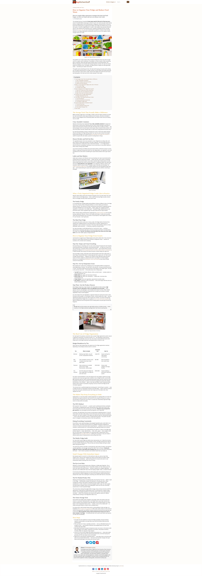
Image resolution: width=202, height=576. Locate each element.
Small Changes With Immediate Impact (83, 102)
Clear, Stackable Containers (82, 80)
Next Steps (77, 108)
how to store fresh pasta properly (101, 299)
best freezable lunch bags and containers (100, 134)
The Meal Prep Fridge (81, 87)
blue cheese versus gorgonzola (85, 508)
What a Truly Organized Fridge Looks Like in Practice (86, 84)
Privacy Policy (102, 571)
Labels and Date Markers (81, 83)
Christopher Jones (90, 547)
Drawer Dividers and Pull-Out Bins (83, 81)
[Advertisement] (122, 23)
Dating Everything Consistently (83, 100)
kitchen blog (81, 29)
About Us (93, 571)
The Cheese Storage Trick (81, 107)
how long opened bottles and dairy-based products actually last (97, 250)
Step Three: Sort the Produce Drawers (84, 93)
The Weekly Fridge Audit (81, 101)
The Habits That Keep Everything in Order (84, 97)
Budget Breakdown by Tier (82, 95)
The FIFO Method (80, 98)
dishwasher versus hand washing (92, 259)
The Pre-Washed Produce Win (82, 105)
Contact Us (98, 571)
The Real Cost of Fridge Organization (83, 94)
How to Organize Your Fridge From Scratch (84, 88)
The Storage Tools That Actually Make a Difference (86, 79)
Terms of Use (107, 571)
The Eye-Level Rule (80, 104)
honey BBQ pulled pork (86, 433)
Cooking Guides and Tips (78, 7)
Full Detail (121, 565)
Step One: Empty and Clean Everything (84, 90)
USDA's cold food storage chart (79, 166)
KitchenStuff (83, 2)
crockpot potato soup (101, 212)
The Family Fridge (80, 86)
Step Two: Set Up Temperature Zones (84, 91)
